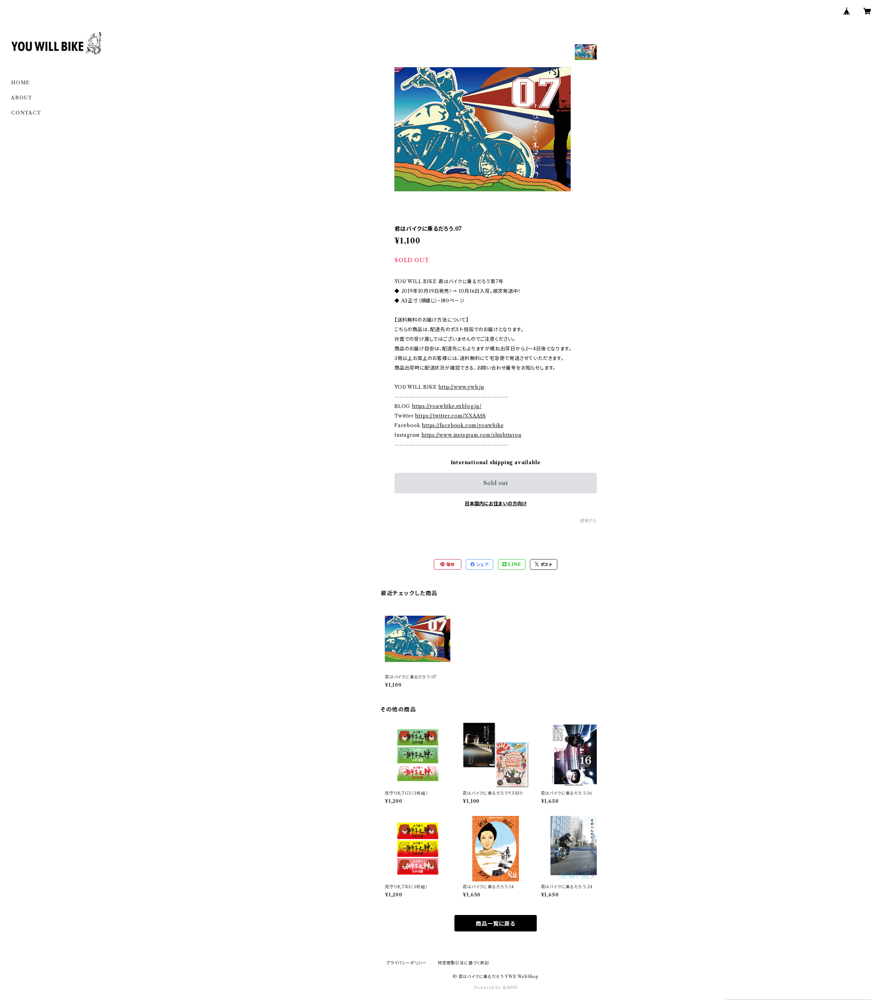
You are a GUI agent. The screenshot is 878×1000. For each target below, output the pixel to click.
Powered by (488, 987)
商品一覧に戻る (495, 923)
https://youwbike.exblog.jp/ (447, 406)
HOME (20, 83)
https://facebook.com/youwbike (462, 425)
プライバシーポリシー (406, 962)
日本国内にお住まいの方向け (495, 504)
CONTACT (26, 113)
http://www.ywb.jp (461, 387)
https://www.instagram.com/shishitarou (472, 435)
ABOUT (21, 98)
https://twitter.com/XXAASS (450, 416)
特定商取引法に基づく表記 (463, 962)
